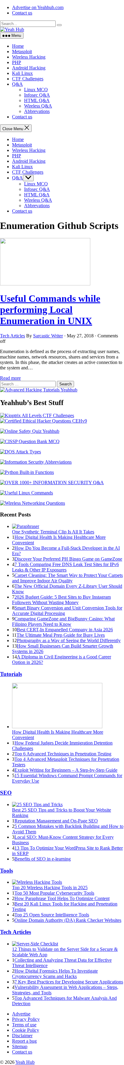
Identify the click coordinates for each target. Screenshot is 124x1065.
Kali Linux (22, 73)
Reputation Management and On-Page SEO (56, 820)
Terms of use (24, 1024)
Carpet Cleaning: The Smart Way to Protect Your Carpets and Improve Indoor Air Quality (67, 578)
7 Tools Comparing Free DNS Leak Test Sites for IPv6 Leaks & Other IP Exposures (65, 567)
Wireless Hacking (28, 57)
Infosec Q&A (37, 95)
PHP (16, 62)
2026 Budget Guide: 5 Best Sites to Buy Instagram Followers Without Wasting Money (61, 599)
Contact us (22, 12)
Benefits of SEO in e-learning (42, 858)
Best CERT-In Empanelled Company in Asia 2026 (65, 629)
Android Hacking (28, 67)
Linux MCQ (36, 89)
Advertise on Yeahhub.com (38, 7)
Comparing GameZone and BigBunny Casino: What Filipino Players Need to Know (63, 621)
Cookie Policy (25, 1030)
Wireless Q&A (38, 105)
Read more (10, 378)
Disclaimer (22, 1035)
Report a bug (24, 1041)
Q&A (17, 84)
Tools (6, 870)
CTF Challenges (27, 78)
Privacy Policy (26, 1019)
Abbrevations (37, 111)
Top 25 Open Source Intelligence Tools (51, 914)
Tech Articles (12, 335)
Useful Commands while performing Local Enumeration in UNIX (50, 309)
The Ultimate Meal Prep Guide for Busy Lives (61, 635)
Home (18, 46)
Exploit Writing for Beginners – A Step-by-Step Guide (65, 770)
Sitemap (19, 1046)
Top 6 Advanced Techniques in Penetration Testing (62, 753)
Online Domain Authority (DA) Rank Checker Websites (67, 920)
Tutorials (11, 674)
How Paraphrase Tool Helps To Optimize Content (62, 898)
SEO (6, 793)
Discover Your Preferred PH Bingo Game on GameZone (68, 558)
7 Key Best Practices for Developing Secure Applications (68, 981)
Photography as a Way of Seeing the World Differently (69, 640)
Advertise (21, 1013)
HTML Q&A (37, 100)
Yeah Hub (25, 1062)
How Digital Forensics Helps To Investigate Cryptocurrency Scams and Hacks (55, 973)
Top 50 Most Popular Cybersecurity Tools (54, 893)
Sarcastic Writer (48, 335)
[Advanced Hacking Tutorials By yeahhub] (38, 389)
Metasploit (22, 51)
